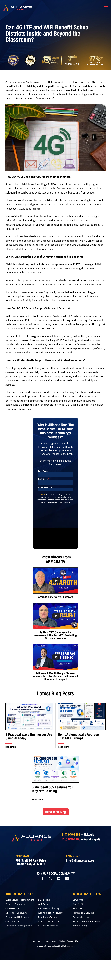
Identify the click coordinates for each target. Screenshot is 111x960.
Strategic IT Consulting (16, 912)
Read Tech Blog (55, 812)
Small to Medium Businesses (87, 921)
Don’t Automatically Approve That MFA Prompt (78, 736)
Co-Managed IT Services (17, 917)
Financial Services (81, 917)
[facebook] (43, 878)
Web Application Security (50, 912)
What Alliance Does (19, 893)
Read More (10, 746)
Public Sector (79, 908)
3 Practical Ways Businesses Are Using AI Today (28, 736)
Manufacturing (80, 925)
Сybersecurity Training (49, 921)
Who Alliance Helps (87, 893)
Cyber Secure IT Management (19, 899)
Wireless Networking (48, 925)
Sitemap (36, 940)
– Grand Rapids (80, 839)
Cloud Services (12, 921)
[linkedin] (58, 878)
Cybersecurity (12, 908)
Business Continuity (15, 904)
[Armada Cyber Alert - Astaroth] (55, 580)
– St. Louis (77, 834)
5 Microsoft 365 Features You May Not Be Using (52, 789)
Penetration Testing (47, 917)
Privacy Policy (50, 940)
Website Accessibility (68, 940)
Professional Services (83, 912)
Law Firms (78, 899)
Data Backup (44, 899)
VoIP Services (44, 904)
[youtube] (67, 878)
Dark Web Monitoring (48, 908)
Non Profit (78, 904)
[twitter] (50, 878)
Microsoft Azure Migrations (18, 925)
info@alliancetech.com (80, 860)
